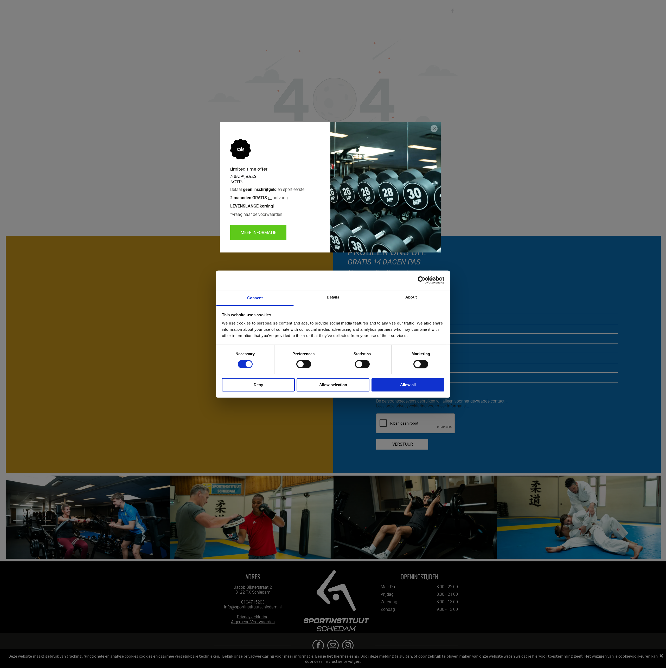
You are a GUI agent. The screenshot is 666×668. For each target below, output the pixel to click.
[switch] (303, 364)
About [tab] (411, 297)
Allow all (408, 385)
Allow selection (333, 385)
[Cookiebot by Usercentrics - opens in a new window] (421, 280)
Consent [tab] (255, 298)
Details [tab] (333, 297)
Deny (258, 385)
